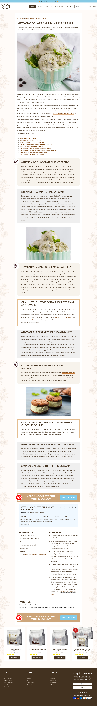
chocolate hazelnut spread (30, 320)
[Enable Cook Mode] (29, 524)
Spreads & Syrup (8, 684)
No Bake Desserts (41, 18)
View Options (14, 657)
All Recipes (20, 18)
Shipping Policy (53, 682)
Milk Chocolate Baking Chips (37, 649)
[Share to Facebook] (67, 507)
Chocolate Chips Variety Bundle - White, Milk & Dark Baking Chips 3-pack (82, 650)
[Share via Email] (75, 507)
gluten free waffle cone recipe (63, 113)
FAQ (51, 676)
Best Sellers (7, 686)
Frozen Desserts (30, 18)
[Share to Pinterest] (70, 507)
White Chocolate (8, 682)
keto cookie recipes (68, 372)
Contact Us (59, 6)
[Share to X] (64, 507)
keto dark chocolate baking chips (35, 554)
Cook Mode (23, 524)
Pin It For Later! (68, 497)
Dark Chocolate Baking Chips (14, 649)
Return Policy (53, 680)
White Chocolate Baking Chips (60, 649)
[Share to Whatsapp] (73, 507)
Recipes (40, 6)
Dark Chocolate (8, 678)
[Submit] (90, 6)
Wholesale (29, 684)
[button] (28, 512)
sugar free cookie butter (63, 317)
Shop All (32, 6)
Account (68, 6)
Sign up (82, 687)
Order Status (53, 684)
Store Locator (30, 682)
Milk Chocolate (8, 680)
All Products (7, 676)
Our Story (49, 6)
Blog (28, 680)
